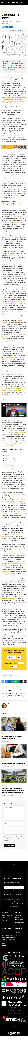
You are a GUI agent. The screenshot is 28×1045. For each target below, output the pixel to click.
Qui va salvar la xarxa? (10, 16)
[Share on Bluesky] (5, 27)
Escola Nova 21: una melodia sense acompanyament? (20, 695)
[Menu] (2, 2)
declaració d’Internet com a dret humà (11, 469)
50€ (19, 657)
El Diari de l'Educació (19, 922)
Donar (14, 666)
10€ (9, 657)
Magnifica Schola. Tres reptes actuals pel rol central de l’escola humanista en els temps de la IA (12, 791)
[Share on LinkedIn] (11, 27)
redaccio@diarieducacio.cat (8, 937)
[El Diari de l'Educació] (15, 2)
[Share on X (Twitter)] (2, 27)
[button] (14, 865)
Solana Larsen (4, 21)
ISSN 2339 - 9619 (6, 920)
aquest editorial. (18, 67)
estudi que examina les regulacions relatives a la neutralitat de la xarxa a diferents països (13, 501)
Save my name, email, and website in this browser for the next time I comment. (14, 838)
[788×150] (14, 149)
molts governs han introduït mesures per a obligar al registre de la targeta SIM (13, 553)
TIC (20, 675)
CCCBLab (4, 675)
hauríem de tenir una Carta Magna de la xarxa (13, 432)
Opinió (4, 11)
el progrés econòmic (11, 255)
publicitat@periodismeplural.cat (9, 939)
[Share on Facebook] (8, 27)
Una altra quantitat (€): (10, 663)
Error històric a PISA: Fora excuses (13, 763)
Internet (10, 675)
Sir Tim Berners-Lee (10, 430)
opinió (15, 675)
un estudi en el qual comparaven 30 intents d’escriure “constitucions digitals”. (13, 444)
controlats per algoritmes (19, 222)
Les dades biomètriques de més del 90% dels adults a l (13, 388)
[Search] (26, 2)
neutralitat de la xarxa (16, 494)
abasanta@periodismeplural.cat (9, 935)
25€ (14, 657)
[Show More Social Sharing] (14, 27)
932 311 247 (5, 945)
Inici (2, 6)
